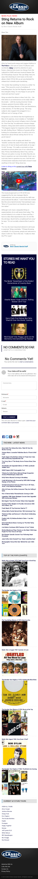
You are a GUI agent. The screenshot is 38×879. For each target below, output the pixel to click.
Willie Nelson (6, 833)
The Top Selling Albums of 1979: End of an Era (16, 620)
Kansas (4, 828)
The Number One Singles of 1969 (12, 590)
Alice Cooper (6, 809)
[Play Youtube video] (19, 181)
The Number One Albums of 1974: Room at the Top (17, 709)
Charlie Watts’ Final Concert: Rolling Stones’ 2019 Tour (19, 301)
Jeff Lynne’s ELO (7, 830)
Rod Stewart (5, 840)
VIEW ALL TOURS (7, 806)
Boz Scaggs (5, 837)
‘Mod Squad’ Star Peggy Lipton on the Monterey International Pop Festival (19, 338)
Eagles (4, 821)
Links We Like (6, 866)
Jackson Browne (7, 811)
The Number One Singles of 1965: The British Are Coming (19, 769)
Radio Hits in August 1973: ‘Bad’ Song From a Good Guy (19, 560)
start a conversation (26, 362)
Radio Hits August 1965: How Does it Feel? (15, 739)
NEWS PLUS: (7, 16)
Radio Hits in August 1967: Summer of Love (15, 650)
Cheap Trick (5, 814)
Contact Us (5, 869)
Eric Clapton (5, 816)
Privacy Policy (6, 871)
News (14, 16)
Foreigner (5, 823)
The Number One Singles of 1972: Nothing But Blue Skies (19, 679)
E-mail (4, 401)
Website (4, 408)
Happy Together (6, 825)
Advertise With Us (7, 864)
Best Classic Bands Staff (12, 26)
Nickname (5, 394)
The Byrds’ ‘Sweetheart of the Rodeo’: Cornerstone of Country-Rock (19, 282)
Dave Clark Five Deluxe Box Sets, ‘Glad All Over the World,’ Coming (19, 319)
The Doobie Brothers (8, 818)
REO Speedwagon (7, 835)
